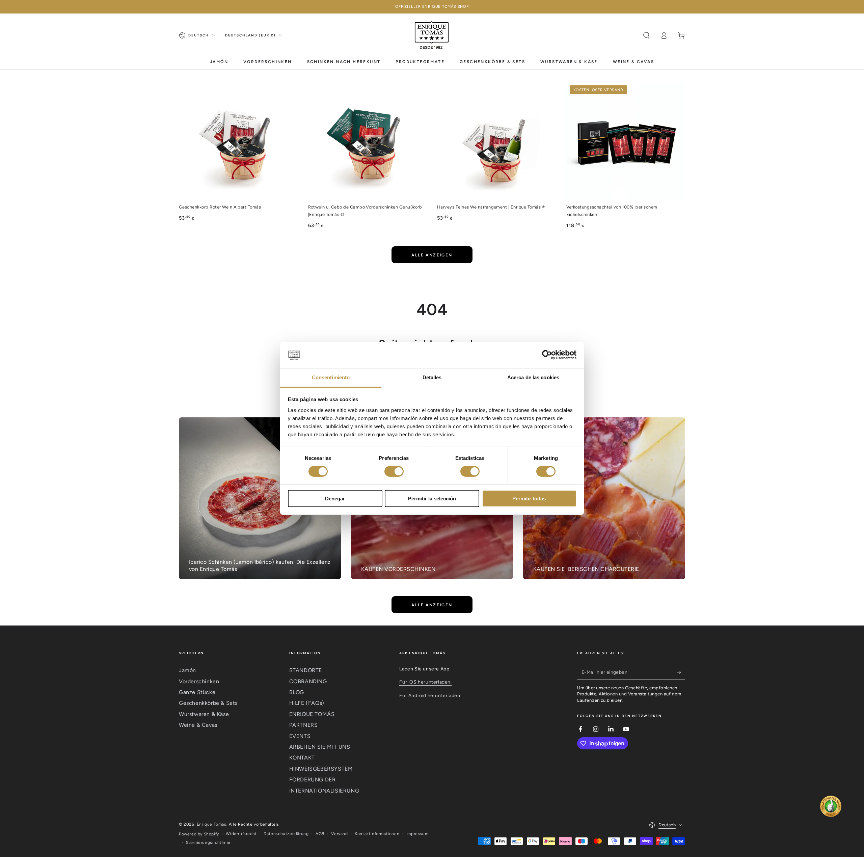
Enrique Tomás (211, 824)
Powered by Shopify (199, 834)
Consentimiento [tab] (331, 377)
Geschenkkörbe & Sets (208, 703)
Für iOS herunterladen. (425, 682)
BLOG (296, 692)
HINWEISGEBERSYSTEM (321, 769)
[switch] (394, 471)
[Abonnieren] (681, 672)
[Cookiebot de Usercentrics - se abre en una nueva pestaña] (546, 355)
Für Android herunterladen (429, 695)
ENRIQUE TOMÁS (312, 714)
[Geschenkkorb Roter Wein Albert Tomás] (238, 141)
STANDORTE (305, 670)
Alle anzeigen (431, 255)
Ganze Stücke (197, 692)
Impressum (417, 833)
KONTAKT (302, 757)
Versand (339, 833)
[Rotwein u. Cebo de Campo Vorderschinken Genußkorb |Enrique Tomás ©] (367, 141)
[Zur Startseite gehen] (432, 35)
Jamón (187, 670)
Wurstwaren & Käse (204, 714)
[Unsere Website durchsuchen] (646, 35)
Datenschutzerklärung (286, 833)
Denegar (335, 498)
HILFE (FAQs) (306, 703)
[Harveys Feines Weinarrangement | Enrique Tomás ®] (496, 141)
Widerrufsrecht (241, 833)
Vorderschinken (199, 681)
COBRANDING (308, 681)
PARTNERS (303, 725)
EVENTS (300, 736)
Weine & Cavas (198, 725)
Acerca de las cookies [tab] (533, 377)
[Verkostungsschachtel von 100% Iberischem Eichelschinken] (625, 141)
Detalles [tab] (432, 377)
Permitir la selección (432, 498)
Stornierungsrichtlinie (208, 842)
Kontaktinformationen (377, 833)
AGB (320, 833)
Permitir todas (529, 498)
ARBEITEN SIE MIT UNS (319, 747)
